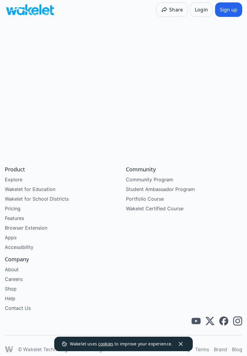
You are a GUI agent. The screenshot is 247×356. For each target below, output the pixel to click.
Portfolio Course (145, 199)
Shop (11, 289)
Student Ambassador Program (160, 189)
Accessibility (19, 247)
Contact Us (18, 308)
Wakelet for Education (30, 189)
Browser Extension (26, 228)
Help (10, 298)
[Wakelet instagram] (237, 321)
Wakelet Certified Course (154, 208)
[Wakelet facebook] (223, 321)
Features (14, 218)
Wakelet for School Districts (37, 199)
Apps (11, 237)
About (12, 269)
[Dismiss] (181, 344)
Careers (14, 279)
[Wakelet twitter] (209, 321)
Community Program (149, 179)
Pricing (12, 208)
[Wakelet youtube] (196, 321)
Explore (13, 179)
